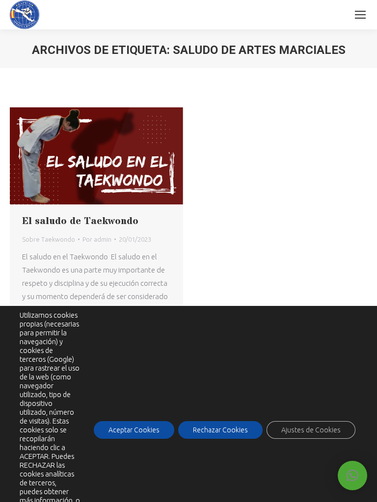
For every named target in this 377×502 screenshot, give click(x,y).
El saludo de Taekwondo (80, 221)
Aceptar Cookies (134, 430)
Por (96, 239)
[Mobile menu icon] (360, 15)
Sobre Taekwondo (48, 239)
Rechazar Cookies (220, 430)
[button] (352, 475)
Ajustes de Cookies (311, 430)
